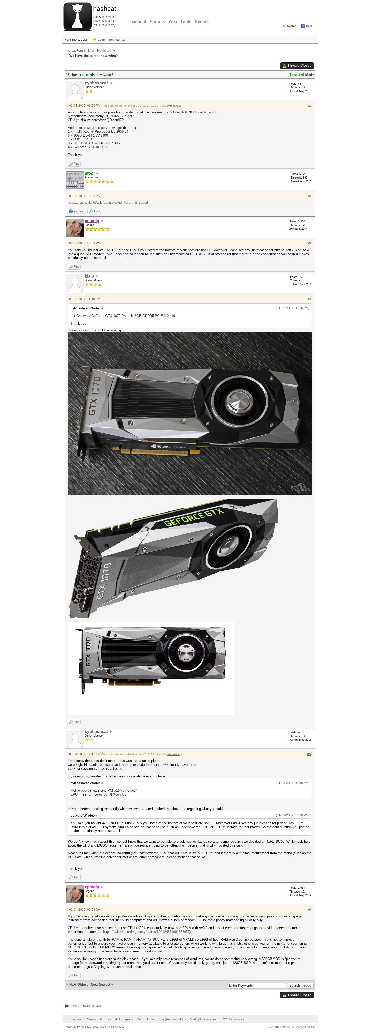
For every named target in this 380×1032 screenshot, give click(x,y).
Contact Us (94, 1019)
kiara (89, 276)
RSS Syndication (234, 1019)
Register (114, 39)
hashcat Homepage (119, 1019)
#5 (309, 754)
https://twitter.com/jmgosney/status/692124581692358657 (146, 932)
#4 (309, 299)
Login (102, 39)
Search (292, 25)
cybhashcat (96, 83)
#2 (309, 196)
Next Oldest (78, 984)
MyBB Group (115, 1026)
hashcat (138, 21)
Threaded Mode (301, 74)
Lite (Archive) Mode (172, 1019)
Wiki (173, 21)
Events (202, 21)
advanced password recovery (103, 16)
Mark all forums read (204, 1019)
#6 (309, 909)
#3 (309, 243)
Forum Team (74, 1019)
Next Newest (100, 984)
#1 (309, 105)
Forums (157, 21)
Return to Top (146, 1019)
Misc (91, 51)
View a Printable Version (86, 1005)
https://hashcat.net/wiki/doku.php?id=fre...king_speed (108, 202)
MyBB (84, 1026)
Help (309, 25)
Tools (185, 21)
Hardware (104, 51)
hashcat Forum (75, 51)
